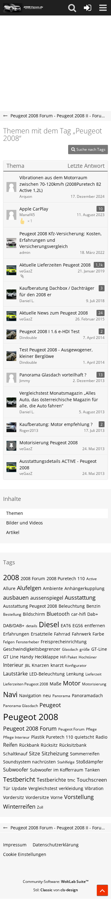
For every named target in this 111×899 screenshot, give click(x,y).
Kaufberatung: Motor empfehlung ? (55, 424)
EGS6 (77, 625)
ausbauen (16, 597)
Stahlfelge (66, 762)
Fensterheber (27, 642)
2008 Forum (33, 578)
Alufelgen (29, 588)
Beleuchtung (72, 606)
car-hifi (78, 614)
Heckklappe (47, 657)
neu (47, 695)
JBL (27, 665)
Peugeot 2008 (30, 717)
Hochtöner (88, 657)
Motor (71, 683)
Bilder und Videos (24, 523)
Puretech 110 (59, 737)
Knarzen (40, 665)
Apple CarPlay (33, 209)
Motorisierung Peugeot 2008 (48, 442)
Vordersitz (13, 797)
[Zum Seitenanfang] (102, 890)
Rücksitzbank (72, 745)
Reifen (10, 744)
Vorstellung (79, 797)
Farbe (98, 634)
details (31, 625)
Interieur (13, 665)
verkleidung (71, 788)
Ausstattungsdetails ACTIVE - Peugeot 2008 (58, 464)
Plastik (37, 737)
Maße (55, 684)
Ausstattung (80, 597)
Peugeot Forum (71, 729)
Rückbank (29, 745)
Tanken (92, 770)
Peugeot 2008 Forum (30, 728)
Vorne (57, 797)
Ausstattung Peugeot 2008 (30, 606)
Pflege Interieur (16, 737)
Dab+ (92, 614)
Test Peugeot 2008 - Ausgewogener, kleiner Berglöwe (56, 353)
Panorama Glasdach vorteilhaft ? (52, 375)
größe (85, 649)
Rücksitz (49, 745)
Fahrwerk (81, 634)
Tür (6, 788)
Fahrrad (62, 634)
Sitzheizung (55, 753)
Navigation (30, 695)
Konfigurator (76, 665)
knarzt (57, 665)
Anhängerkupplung (84, 588)
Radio (101, 737)
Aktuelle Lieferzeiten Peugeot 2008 (55, 265)
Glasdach (70, 649)
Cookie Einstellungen (24, 854)
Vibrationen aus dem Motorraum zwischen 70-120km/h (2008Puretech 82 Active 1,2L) (60, 184)
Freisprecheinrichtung (64, 642)
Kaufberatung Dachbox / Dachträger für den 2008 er (56, 291)
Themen (14, 513)
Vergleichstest (42, 788)
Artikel (12, 532)
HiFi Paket (68, 657)
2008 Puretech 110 (66, 578)
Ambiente (53, 588)
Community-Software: (55, 881)
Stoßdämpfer (89, 762)
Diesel (49, 624)
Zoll (40, 807)
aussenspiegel (46, 597)
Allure (9, 588)
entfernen (94, 625)
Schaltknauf (15, 754)
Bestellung (12, 614)
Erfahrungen (16, 634)
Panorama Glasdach (20, 705)
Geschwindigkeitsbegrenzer (31, 649)
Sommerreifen (85, 754)
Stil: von (55, 889)
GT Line (10, 657)
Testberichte (51, 779)
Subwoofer (15, 769)
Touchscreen (92, 779)
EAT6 (66, 625)
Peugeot (50, 705)
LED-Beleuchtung (47, 674)
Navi (10, 694)
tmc (71, 780)
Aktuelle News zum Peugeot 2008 (53, 313)
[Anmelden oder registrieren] (87, 8)
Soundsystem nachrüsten (29, 762)
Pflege (91, 729)
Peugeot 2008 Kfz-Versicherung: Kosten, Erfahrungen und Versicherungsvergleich (60, 240)
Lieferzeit (93, 674)
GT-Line (99, 649)
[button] (72, 8)
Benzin (93, 606)
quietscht (84, 737)
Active (91, 578)
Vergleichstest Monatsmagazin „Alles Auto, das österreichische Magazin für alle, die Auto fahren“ (58, 399)
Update (19, 788)
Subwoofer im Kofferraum (56, 770)
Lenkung (75, 674)
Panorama (61, 695)
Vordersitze (37, 797)
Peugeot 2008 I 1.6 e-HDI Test (49, 331)
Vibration (94, 788)
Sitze (34, 753)
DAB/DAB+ (13, 625)
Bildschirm (34, 614)
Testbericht (19, 779)
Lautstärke (15, 673)
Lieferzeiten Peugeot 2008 (25, 684)
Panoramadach (87, 695)
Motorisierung (94, 684)
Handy (26, 657)
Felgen (8, 642)
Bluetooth (58, 613)
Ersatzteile (41, 634)
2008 (11, 577)
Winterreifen (19, 806)
